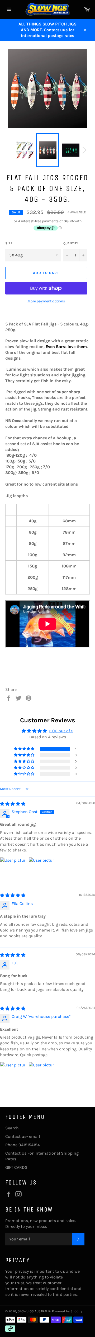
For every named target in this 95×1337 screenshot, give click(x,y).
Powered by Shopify (67, 1311)
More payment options (46, 301)
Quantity (70, 243)
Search (12, 1127)
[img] (12, 803)
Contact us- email (22, 1136)
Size (8, 243)
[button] (24, 749)
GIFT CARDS (16, 1167)
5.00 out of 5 (61, 730)
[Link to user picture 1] (12, 869)
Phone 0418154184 (22, 1144)
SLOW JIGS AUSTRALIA (34, 1311)
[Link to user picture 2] (41, 869)
